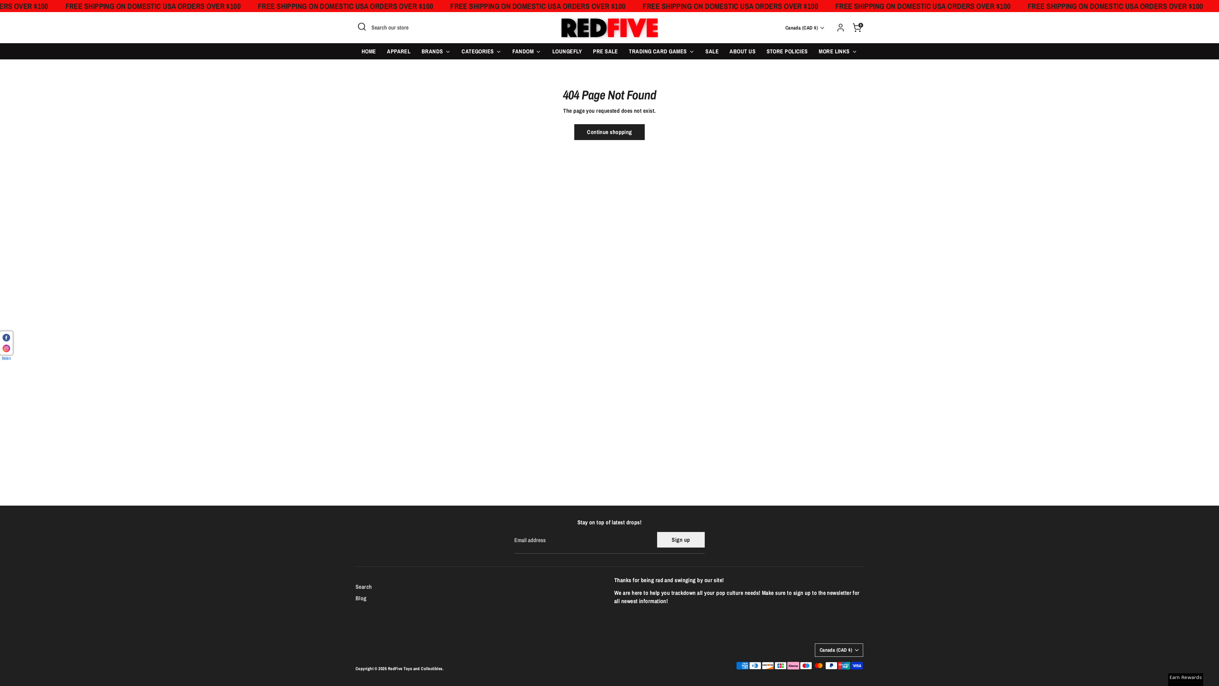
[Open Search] (362, 26)
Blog (361, 598)
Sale (712, 51)
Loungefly (567, 51)
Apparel (398, 51)
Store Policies (787, 51)
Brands (433, 51)
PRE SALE (605, 51)
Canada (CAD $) (801, 27)
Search (364, 587)
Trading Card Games (658, 51)
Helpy (6, 357)
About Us (742, 51)
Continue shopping (609, 132)
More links (835, 51)
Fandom (523, 51)
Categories (478, 51)
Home (369, 51)
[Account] (840, 27)
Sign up (681, 540)
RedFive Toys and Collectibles (415, 668)
